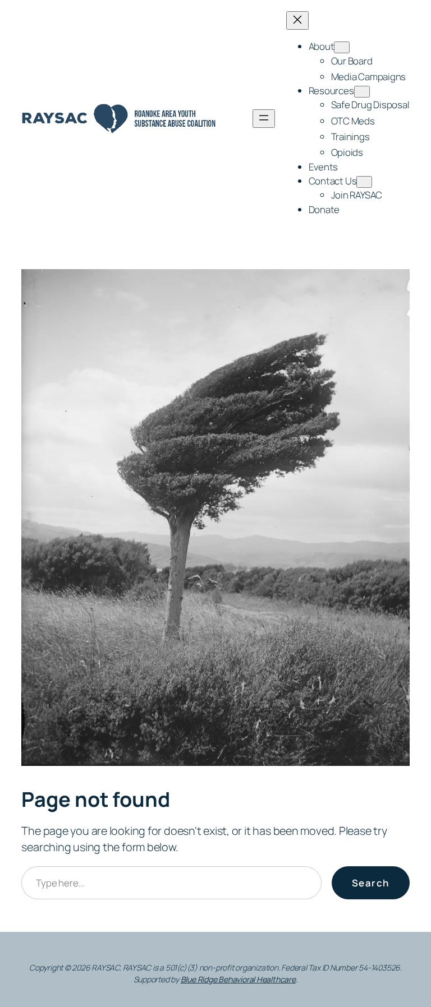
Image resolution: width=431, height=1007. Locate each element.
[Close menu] (297, 20)
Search (370, 882)
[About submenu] (342, 47)
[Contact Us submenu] (364, 182)
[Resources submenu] (362, 92)
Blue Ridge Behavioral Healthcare (238, 979)
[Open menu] (264, 118)
